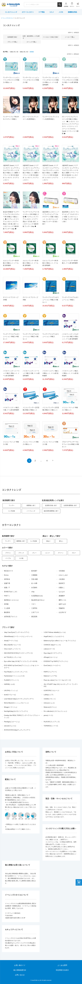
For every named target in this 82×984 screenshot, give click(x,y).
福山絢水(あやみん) (37, 600)
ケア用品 (42, 12)
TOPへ (74, 976)
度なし (61, 541)
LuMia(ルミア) (48, 694)
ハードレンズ (31, 511)
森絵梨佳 (7, 612)
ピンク (48, 553)
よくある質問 (62, 965)
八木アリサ (35, 612)
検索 (59, 4)
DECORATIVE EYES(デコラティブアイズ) (18, 653)
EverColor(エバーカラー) (52, 665)
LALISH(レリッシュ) (11, 690)
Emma (6, 575)
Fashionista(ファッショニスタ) (14, 676)
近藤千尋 (7, 583)
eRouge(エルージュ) (50, 657)
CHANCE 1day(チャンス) (52, 645)
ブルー (74, 553)
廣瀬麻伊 (62, 596)
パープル (8, 558)
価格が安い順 (14, 52)
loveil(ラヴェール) (10, 694)
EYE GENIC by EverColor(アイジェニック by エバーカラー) (21, 666)
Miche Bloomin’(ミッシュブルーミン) (16, 703)
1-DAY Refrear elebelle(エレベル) (55, 632)
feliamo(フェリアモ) (50, 676)
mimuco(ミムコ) (49, 703)
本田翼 (6, 604)
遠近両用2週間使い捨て (51, 511)
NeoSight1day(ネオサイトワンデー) (16, 711)
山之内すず (62, 612)
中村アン (7, 596)
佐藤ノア (7, 587)
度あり (48, 541)
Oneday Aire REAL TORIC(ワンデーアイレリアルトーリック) (22, 716)
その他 (21, 558)
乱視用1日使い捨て (51, 505)
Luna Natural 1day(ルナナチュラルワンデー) (18, 699)
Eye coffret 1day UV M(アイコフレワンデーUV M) (20, 661)
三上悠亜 (7, 608)
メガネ (61, 12)
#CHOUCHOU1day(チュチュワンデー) (17, 730)
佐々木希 (34, 583)
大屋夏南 (34, 575)
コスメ (51, 12)
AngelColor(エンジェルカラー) (54, 636)
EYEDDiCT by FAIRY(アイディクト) (56, 661)
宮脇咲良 (62, 608)
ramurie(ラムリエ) (10, 726)
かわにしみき (63, 575)
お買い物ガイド (19, 965)
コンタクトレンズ (11, 12)
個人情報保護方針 (19, 970)
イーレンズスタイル (7, 18)
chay (32, 591)
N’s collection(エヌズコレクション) (55, 711)
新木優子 (34, 571)
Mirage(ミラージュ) (10, 707)
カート (78, 6)
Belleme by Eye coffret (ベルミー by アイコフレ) (60, 640)
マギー (33, 604)
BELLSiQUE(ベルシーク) (12, 645)
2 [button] (35, 461)
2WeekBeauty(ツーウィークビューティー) (18, 636)
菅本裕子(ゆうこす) (10, 591)
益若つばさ (62, 604)
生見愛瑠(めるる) (37, 596)
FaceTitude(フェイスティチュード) (15, 672)
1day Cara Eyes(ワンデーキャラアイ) (16, 632)
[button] (53, 460)
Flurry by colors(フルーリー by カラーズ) (57, 680)
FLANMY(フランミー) (11, 680)
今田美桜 (62, 571)
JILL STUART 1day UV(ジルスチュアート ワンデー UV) (61, 685)
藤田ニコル (62, 600)
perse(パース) (48, 715)
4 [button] (47, 461)
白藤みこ (62, 587)
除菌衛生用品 (72, 12)
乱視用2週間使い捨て (70, 505)
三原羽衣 (34, 608)
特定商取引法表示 (62, 970)
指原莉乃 (62, 583)
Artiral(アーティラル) (11, 640)
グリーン (61, 553)
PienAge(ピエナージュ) (12, 722)
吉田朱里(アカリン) (10, 616)
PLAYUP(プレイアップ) (52, 722)
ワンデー (11, 505)
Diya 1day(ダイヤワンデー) (53, 653)
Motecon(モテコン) (50, 707)
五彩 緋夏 (34, 579)
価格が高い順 (24, 52)
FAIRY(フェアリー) (50, 672)
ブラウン (8, 553)
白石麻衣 (34, 587)
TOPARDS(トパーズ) (51, 726)
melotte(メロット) (50, 699)
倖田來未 (7, 579)
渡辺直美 (34, 616)
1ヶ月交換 (11, 511)
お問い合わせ (20, 975)
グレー (34, 553)
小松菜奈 (62, 579)
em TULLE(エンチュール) (12, 657)
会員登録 (66, 6)
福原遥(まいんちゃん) (11, 600)
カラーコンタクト (28, 12)
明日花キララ (8, 571)
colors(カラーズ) (49, 649)
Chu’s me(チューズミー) (12, 649)
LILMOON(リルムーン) (51, 690)
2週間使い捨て (31, 505)
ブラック (21, 553)
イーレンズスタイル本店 (13, 4)
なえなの (62, 591)
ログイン (72, 6)
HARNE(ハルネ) (9, 684)
